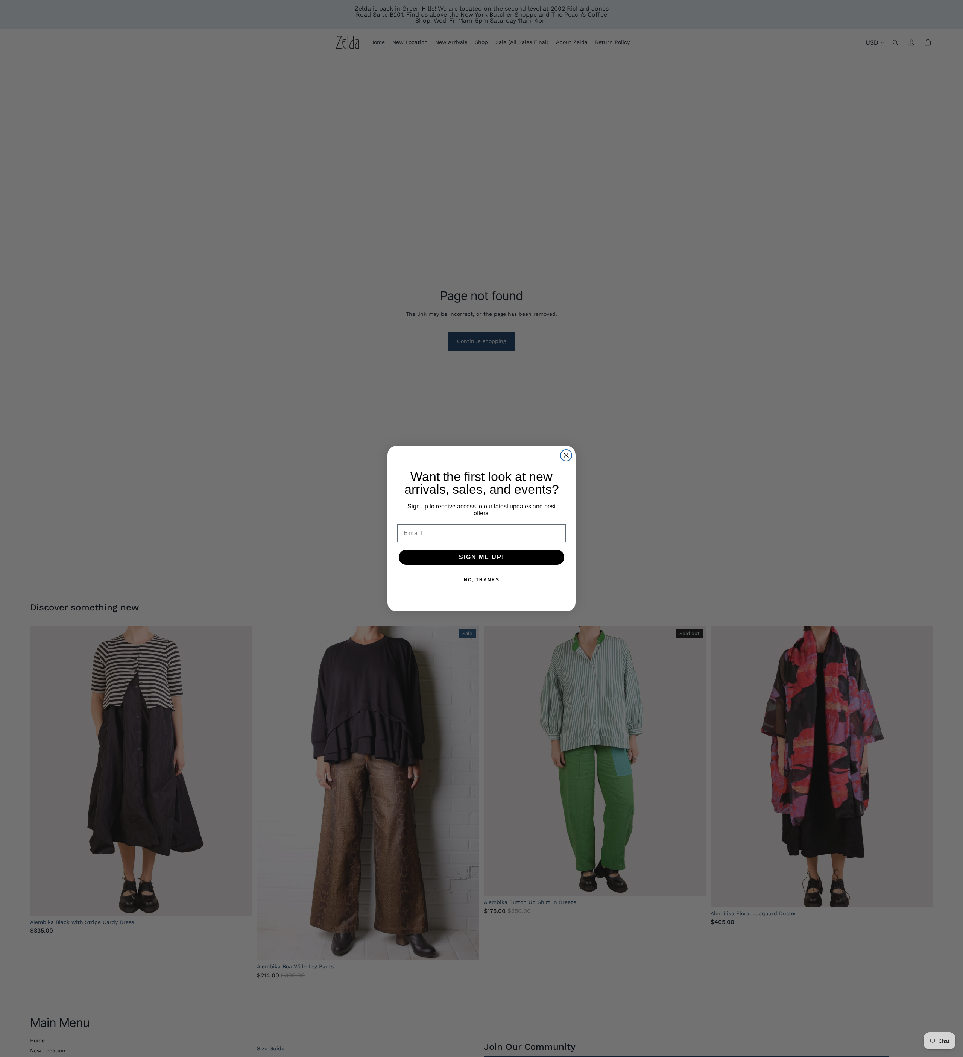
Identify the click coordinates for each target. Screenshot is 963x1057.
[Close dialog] (566, 455)
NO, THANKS (482, 579)
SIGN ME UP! (481, 557)
